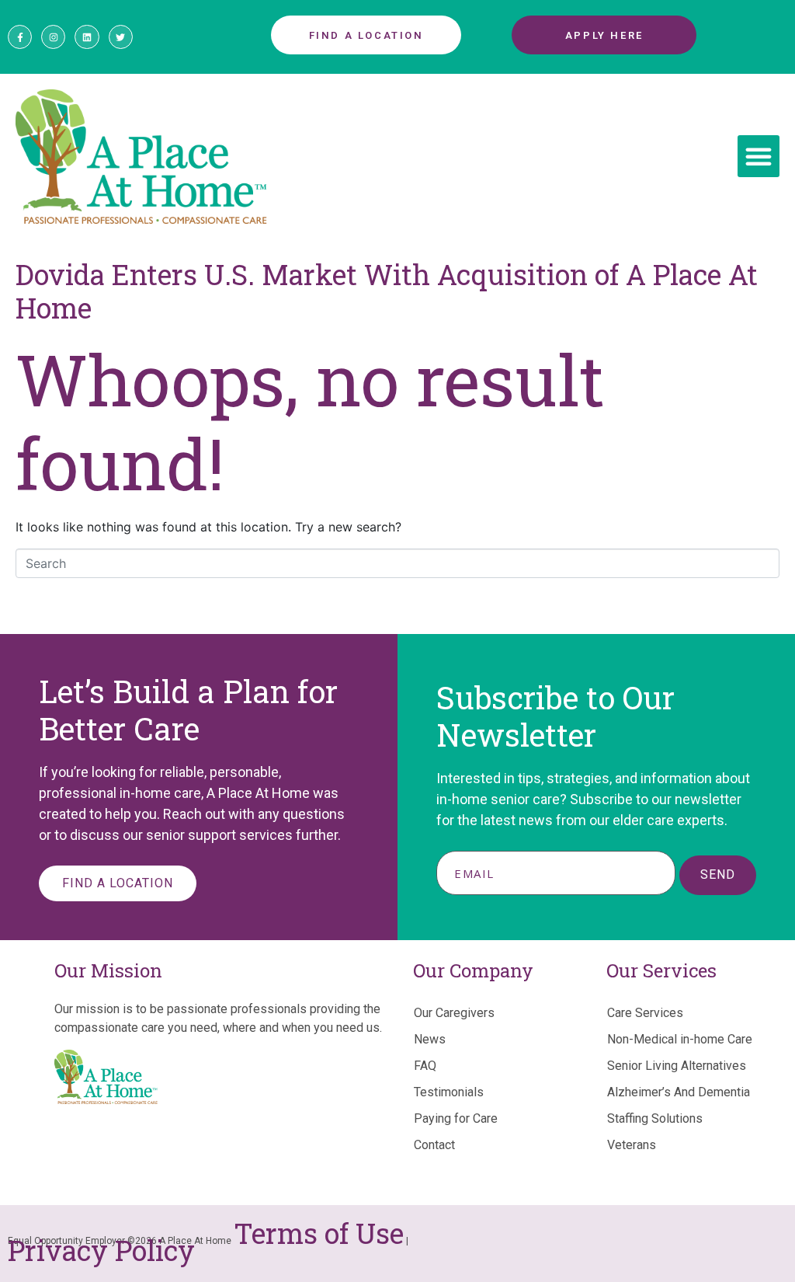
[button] (758, 156)
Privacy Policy (101, 1250)
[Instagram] (53, 37)
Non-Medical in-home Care (679, 1039)
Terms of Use (319, 1233)
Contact (434, 1144)
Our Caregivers (454, 1012)
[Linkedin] (87, 37)
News (430, 1039)
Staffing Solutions (655, 1118)
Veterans (631, 1144)
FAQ (425, 1065)
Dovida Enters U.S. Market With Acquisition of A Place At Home (387, 291)
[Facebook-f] (20, 37)
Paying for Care (456, 1118)
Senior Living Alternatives (676, 1065)
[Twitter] (121, 37)
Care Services (645, 1012)
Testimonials (449, 1092)
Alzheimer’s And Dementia (678, 1092)
